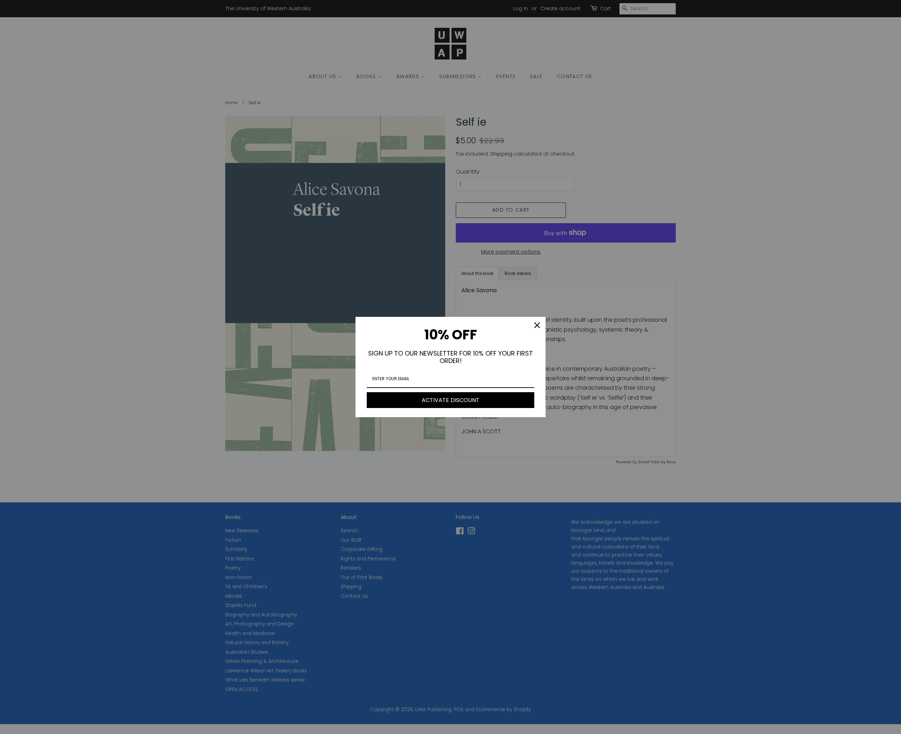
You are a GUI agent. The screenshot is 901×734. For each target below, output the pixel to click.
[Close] (537, 325)
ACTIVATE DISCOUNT (450, 400)
